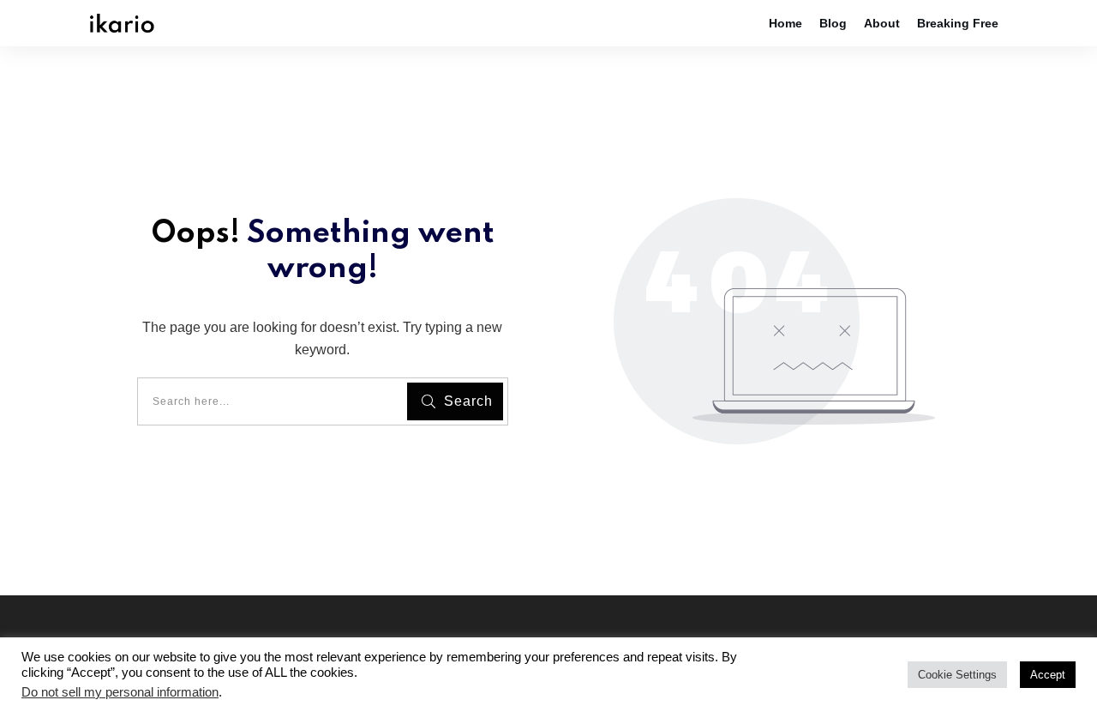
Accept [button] (1047, 674)
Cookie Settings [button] (957, 674)
